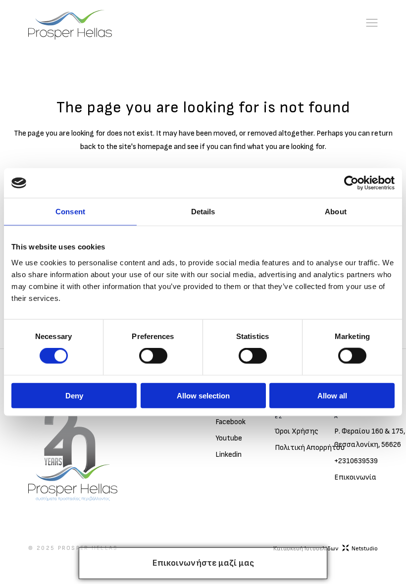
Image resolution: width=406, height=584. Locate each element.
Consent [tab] (70, 211)
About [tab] (336, 211)
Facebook (230, 422)
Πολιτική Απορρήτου (310, 447)
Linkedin (228, 454)
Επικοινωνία (355, 477)
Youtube (228, 438)
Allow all (332, 395)
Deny (74, 395)
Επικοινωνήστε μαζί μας (203, 563)
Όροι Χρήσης (296, 431)
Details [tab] (203, 211)
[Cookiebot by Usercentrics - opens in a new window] (351, 183)
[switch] (153, 356)
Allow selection (203, 395)
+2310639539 (356, 461)
